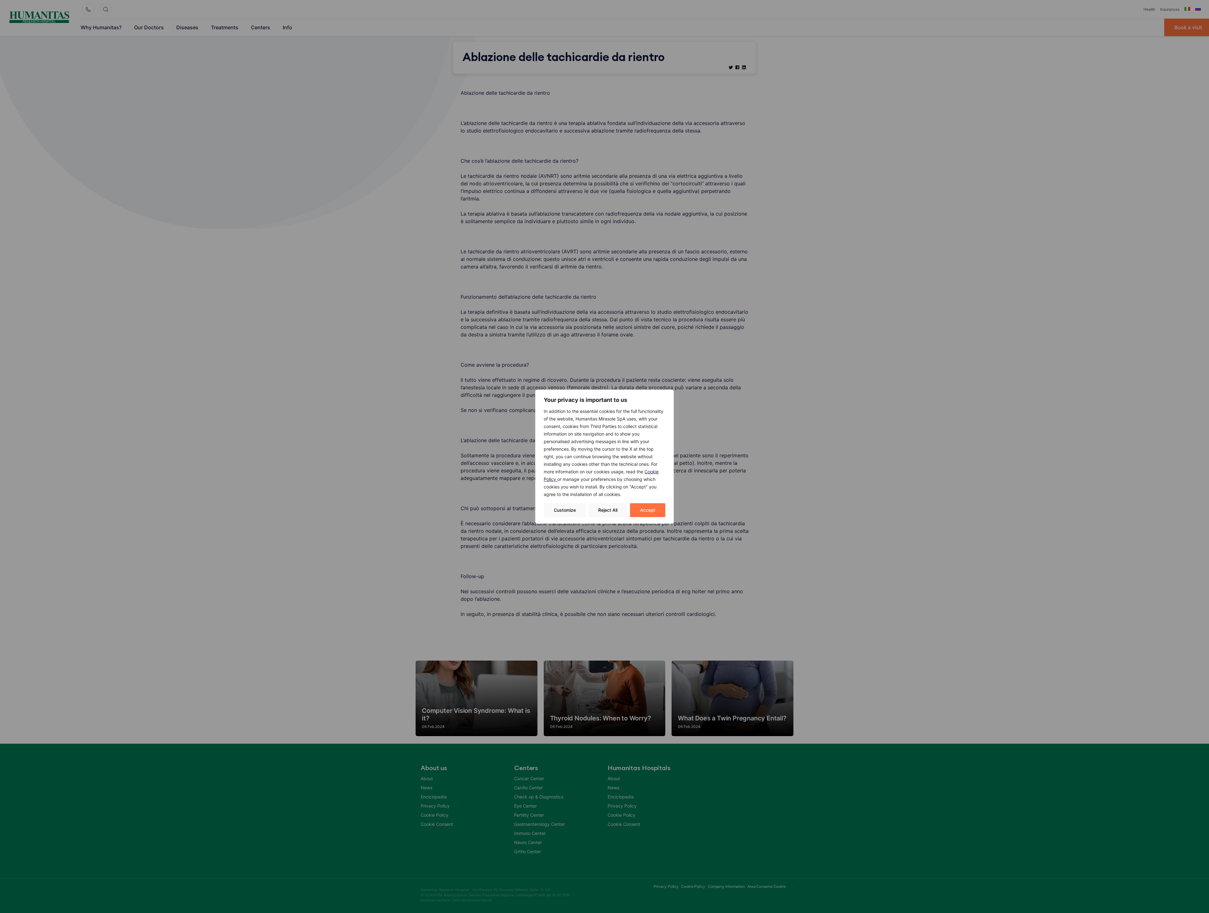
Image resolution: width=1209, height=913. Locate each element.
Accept (647, 510)
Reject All (607, 510)
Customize (565, 510)
